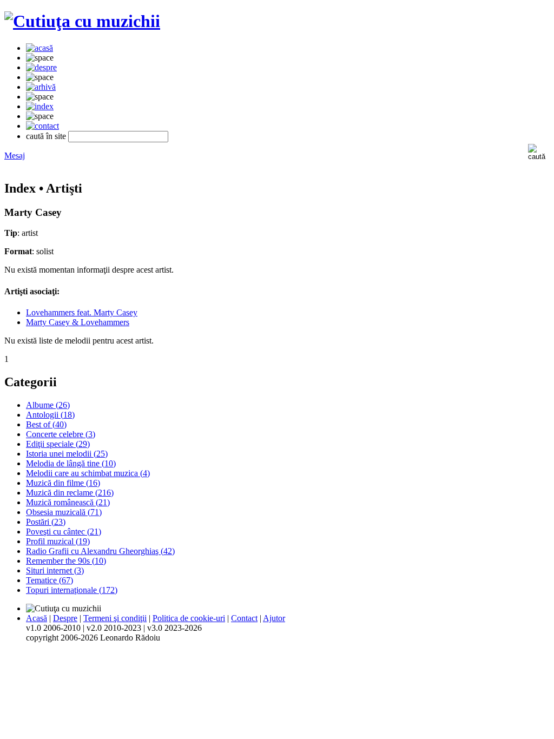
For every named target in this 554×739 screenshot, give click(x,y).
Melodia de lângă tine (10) (71, 463)
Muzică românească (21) (68, 502)
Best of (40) (46, 424)
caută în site (46, 136)
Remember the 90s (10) (66, 560)
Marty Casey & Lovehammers (77, 322)
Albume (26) (48, 405)
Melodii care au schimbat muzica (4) (88, 473)
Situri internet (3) (55, 570)
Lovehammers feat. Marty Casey (81, 312)
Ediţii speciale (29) (58, 443)
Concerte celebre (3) (60, 434)
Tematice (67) (49, 580)
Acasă (36, 618)
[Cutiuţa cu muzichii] (82, 21)
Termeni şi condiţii (115, 618)
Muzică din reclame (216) (70, 492)
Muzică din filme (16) (63, 482)
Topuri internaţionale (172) (71, 590)
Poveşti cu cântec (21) (63, 531)
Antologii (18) (50, 414)
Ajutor (274, 618)
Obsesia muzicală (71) (64, 512)
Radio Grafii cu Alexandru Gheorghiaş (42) (100, 551)
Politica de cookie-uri (189, 618)
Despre (65, 618)
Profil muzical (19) (58, 541)
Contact (244, 618)
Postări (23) (45, 521)
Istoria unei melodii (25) (67, 453)
